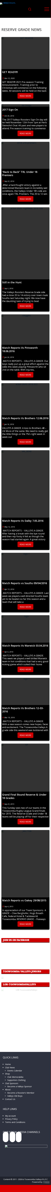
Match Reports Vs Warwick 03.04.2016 (25, 645)
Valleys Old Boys (14, 1096)
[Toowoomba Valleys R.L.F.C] (9, 9)
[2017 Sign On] (25, 105)
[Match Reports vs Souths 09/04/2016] (25, 566)
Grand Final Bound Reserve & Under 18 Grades (24, 796)
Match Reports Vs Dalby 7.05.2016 (22, 520)
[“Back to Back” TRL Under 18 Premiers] (25, 155)
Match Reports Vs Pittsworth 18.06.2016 (20, 349)
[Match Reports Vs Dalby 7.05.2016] (25, 484)
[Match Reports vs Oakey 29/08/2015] (25, 863)
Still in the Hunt (12, 282)
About (8, 1089)
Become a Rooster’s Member (20, 1092)
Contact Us (10, 1099)
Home (8, 1064)
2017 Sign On (10, 109)
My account (10, 1115)
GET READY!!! (10, 72)
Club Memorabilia (15, 1077)
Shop (7, 1073)
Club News (10, 1067)
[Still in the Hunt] (25, 243)
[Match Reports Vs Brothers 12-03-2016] (25, 691)
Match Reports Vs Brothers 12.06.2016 (25, 418)
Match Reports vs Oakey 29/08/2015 (24, 900)
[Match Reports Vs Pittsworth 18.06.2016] (25, 329)
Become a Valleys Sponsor (19, 1086)
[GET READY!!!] (25, 53)
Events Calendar (14, 1070)
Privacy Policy (11, 1119)
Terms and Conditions (15, 1122)
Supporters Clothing (16, 1080)
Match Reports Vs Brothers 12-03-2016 (23, 709)
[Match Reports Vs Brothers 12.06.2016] (25, 399)
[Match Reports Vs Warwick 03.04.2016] (25, 629)
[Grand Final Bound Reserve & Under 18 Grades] (25, 768)
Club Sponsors (11, 1083)
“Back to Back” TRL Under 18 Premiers (19, 173)
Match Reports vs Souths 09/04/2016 (24, 583)
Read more (25, 95)
